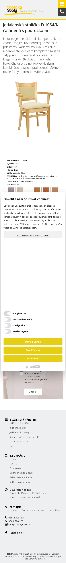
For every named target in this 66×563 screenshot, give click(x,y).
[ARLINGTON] (11, 191)
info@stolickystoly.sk (19, 524)
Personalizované (22, 319)
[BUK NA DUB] (37, 191)
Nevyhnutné (19, 313)
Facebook (17, 533)
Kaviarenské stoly (19, 441)
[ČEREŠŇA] (46, 191)
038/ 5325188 (16, 517)
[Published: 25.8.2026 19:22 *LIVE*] (20, 554)
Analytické (19, 325)
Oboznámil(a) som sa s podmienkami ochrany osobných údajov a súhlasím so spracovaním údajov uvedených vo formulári (36, 373)
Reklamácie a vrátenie (21, 477)
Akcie (12, 446)
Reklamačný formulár (20, 481)
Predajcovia (15, 468)
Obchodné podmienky (21, 472)
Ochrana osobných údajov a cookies (33, 235)
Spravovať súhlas (36, 559)
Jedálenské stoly (18, 427)
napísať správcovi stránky (25, 557)
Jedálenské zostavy (19, 432)
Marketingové (20, 331)
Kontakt (13, 463)
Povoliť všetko (33, 341)
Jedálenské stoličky (19, 423)
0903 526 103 (15, 521)
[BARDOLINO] (20, 191)
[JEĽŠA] (54, 191)
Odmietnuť (33, 358)
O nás (13, 458)
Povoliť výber (33, 350)
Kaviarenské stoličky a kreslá (24, 436)
